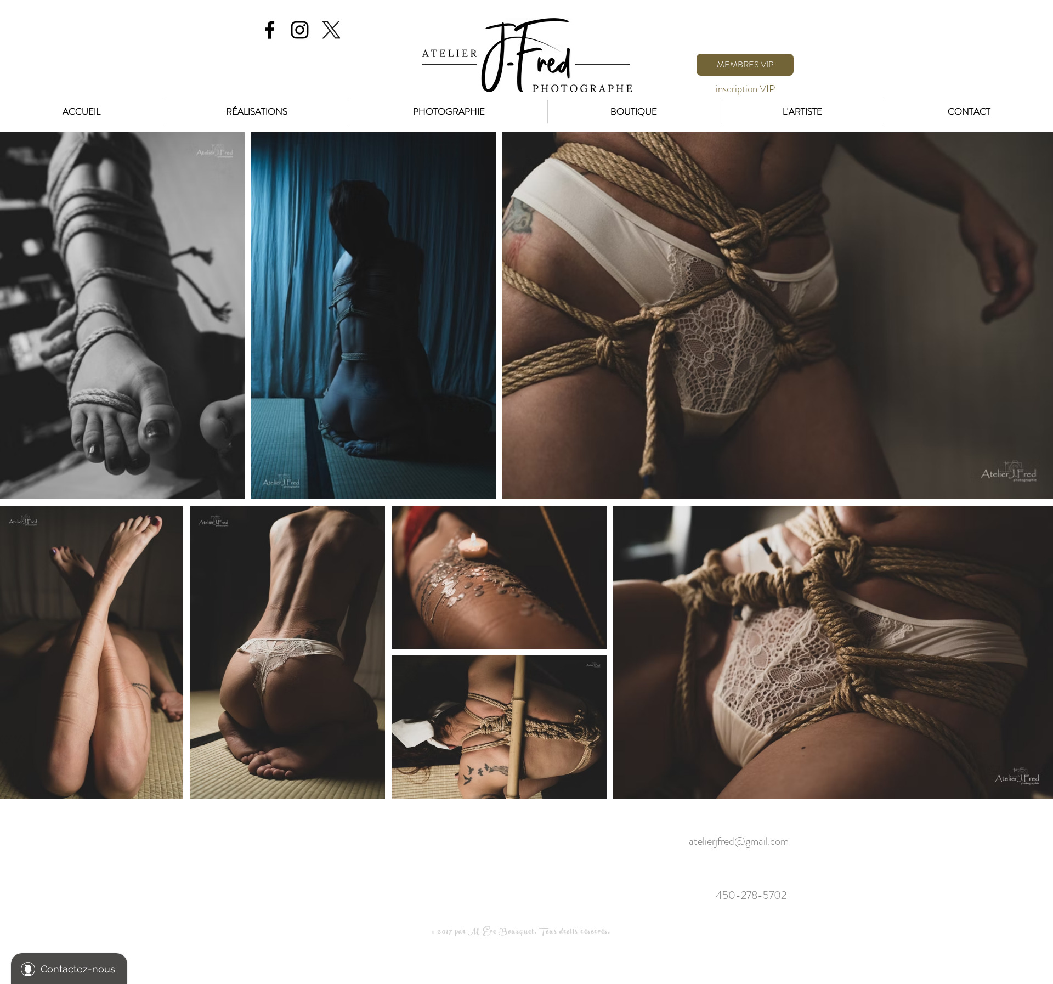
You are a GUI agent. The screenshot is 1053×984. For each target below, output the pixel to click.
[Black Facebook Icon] (269, 30)
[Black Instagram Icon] (300, 30)
